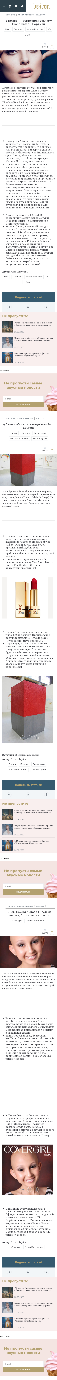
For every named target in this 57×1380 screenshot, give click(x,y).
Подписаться (23, 404)
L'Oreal (28, 35)
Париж (13, 433)
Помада (25, 433)
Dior (7, 29)
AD (49, 29)
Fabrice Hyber (40, 438)
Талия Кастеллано (35, 920)
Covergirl (17, 920)
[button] (4, 6)
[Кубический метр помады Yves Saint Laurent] (52, 449)
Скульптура (40, 433)
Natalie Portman (35, 29)
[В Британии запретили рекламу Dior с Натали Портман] (52, 45)
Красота (40, 15)
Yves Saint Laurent (19, 438)
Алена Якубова (26, 15)
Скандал (18, 29)
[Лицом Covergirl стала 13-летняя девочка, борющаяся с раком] (52, 931)
